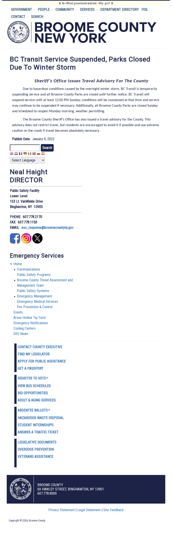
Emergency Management (34, 296)
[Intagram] (26, 242)
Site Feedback (113, 510)
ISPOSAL (57, 418)
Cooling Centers (24, 328)
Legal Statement (89, 510)
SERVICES (87, 9)
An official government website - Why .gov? (86, 3)
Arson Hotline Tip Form (29, 318)
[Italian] (29, 154)
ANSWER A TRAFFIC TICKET (38, 432)
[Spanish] (43, 154)
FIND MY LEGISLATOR (33, 354)
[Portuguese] (34, 154)
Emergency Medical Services (37, 301)
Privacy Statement (61, 510)
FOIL (145, 9)
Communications (28, 269)
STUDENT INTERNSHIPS (36, 425)
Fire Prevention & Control (34, 307)
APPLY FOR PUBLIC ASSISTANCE (42, 361)
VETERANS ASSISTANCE (35, 456)
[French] (20, 154)
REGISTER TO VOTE (32, 378)
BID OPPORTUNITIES (33, 393)
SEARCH (37, 17)
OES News (20, 334)
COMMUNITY (65, 9)
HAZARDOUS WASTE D (34, 418)
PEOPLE (44, 9)
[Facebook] (15, 242)
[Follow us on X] (37, 242)
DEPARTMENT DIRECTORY (119, 9)
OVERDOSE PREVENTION (36, 449)
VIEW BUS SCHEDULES (34, 386)
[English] (11, 154)
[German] (25, 154)
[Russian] (38, 154)
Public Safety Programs (34, 275)
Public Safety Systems (33, 291)
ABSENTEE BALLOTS (33, 410)
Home (17, 264)
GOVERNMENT (22, 9)
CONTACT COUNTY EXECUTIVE (40, 347)
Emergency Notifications (30, 323)
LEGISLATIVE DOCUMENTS (37, 442)
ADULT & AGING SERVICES (37, 400)
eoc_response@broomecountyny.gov (47, 227)
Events (18, 312)
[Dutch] (16, 154)
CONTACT (18, 17)
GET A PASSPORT (30, 368)
